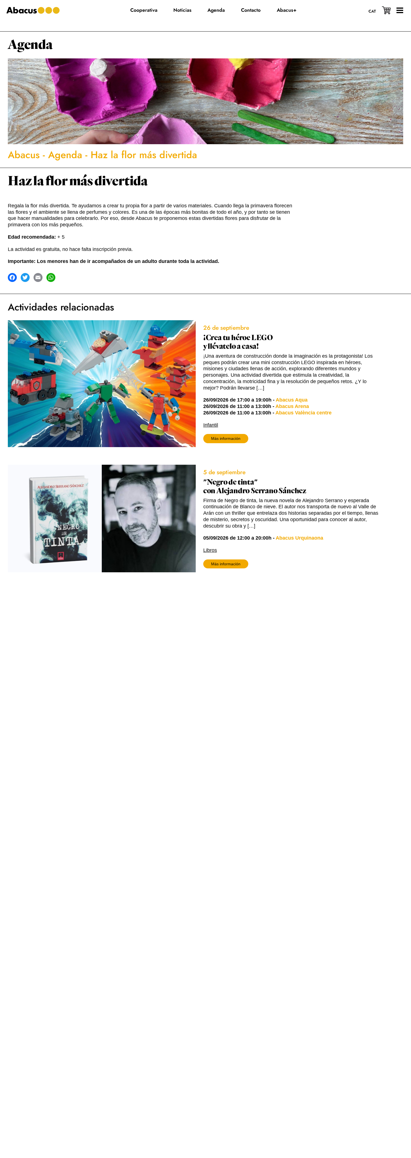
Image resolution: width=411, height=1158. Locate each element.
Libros (210, 550)
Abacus (24, 155)
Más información (225, 438)
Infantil (210, 425)
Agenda (30, 45)
